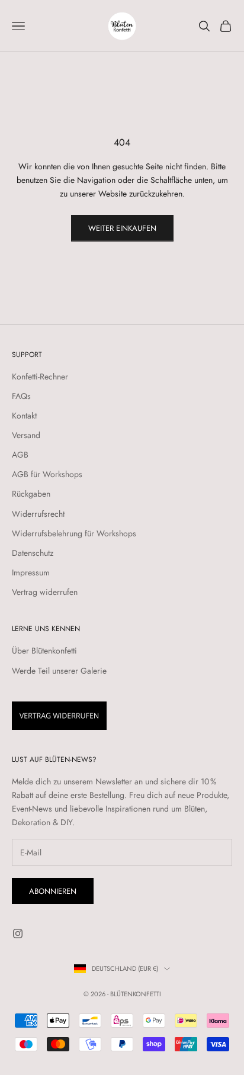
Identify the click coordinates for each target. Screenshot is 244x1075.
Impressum (31, 572)
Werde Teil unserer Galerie (59, 671)
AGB (20, 455)
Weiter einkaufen (122, 228)
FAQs (21, 396)
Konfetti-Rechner (40, 376)
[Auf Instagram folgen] (18, 933)
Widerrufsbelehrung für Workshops (74, 533)
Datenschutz (32, 553)
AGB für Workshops (47, 474)
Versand (26, 435)
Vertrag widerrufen (45, 592)
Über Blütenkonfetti (44, 650)
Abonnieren (52, 891)
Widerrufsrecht (38, 514)
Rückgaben (31, 494)
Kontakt (24, 415)
